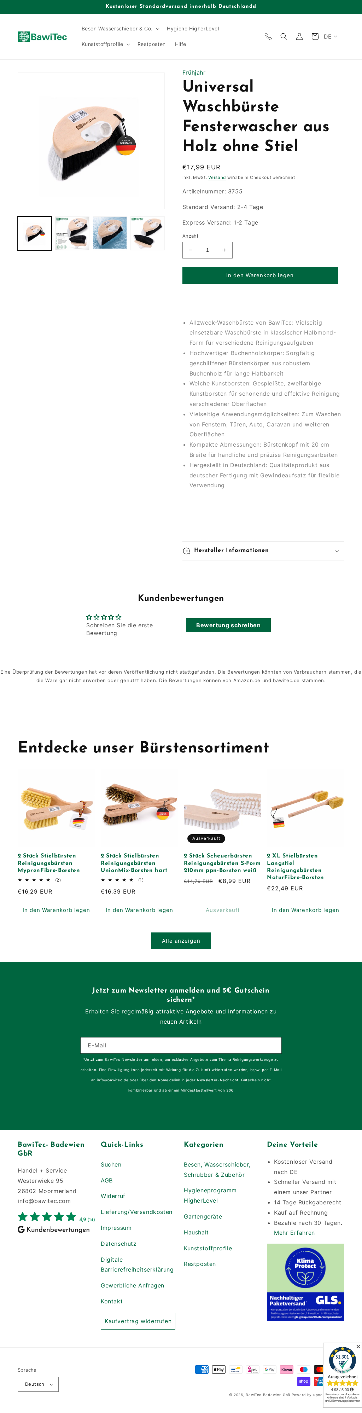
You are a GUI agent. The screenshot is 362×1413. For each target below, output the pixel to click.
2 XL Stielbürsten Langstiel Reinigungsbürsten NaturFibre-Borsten (295, 866)
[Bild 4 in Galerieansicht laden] (147, 233)
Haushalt (196, 1232)
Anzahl (190, 236)
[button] (120, 28)
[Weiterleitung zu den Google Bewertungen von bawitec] (56, 1232)
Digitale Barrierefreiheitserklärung (137, 1264)
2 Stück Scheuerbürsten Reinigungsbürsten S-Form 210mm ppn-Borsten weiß (222, 863)
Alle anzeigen (181, 940)
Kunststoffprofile (208, 1248)
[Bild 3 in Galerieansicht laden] (110, 233)
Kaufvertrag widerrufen (138, 1321)
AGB (107, 1180)
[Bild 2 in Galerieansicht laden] (72, 233)
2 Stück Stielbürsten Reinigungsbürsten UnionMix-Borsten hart (134, 863)
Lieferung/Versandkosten (137, 1211)
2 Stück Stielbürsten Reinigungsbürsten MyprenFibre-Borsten (49, 863)
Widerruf (113, 1195)
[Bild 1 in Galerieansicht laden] (35, 233)
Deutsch (35, 1384)
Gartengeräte (203, 1216)
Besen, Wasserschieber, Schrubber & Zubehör (217, 1169)
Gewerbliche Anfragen (132, 1285)
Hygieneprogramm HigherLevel (210, 1195)
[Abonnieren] (273, 1045)
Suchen (111, 1164)
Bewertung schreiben (228, 625)
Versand (217, 177)
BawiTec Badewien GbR (268, 1394)
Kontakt (112, 1301)
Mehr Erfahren (294, 1232)
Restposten (200, 1263)
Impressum (116, 1227)
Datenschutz (119, 1243)
